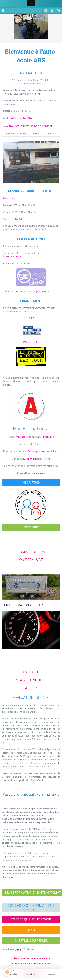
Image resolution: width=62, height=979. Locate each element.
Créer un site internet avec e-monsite (30, 958)
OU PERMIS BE (31, 560)
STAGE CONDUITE (31, 680)
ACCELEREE (31, 688)
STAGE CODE (31, 672)
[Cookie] (7, 972)
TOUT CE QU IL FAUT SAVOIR (31, 919)
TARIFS (31, 930)
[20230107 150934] (31, 162)
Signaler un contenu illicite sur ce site (31, 963)
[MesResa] (50, 974)
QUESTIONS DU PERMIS (31, 940)
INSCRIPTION (31, 482)
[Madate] (31, 974)
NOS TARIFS (31, 527)
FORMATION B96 (31, 552)
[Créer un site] (11, 974)
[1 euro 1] (31, 356)
